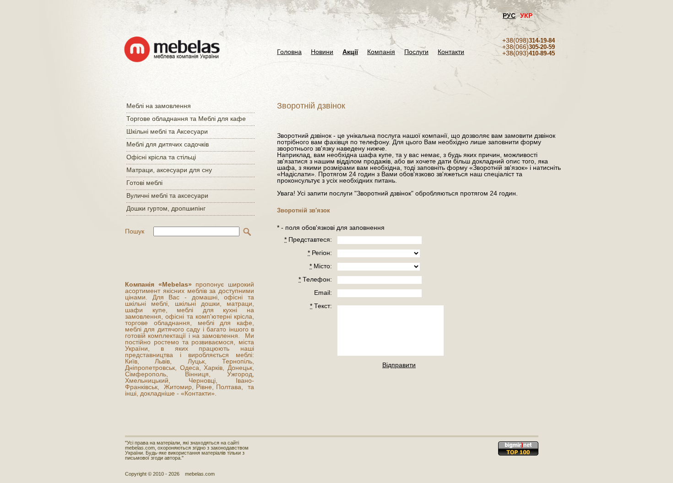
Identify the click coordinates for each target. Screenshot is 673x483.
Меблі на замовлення (158, 105)
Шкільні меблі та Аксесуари (167, 131)
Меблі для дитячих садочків (167, 144)
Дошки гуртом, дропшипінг (166, 208)
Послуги (416, 52)
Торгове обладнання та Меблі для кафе (186, 118)
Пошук (134, 231)
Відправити (398, 365)
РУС (509, 15)
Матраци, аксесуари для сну (169, 170)
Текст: (321, 306)
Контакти (451, 52)
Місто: (320, 266)
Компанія (381, 52)
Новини (322, 52)
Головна (289, 52)
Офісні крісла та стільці (161, 157)
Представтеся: (308, 239)
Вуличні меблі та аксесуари (167, 195)
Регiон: (320, 253)
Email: (323, 292)
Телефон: (315, 279)
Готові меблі (144, 182)
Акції (350, 52)
